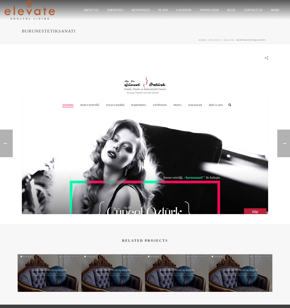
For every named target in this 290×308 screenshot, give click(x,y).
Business (215, 40)
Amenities (115, 10)
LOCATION (183, 10)
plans (163, 10)
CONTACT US (253, 10)
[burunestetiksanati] (145, 141)
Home (202, 40)
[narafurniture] (49, 270)
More (275, 10)
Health (229, 40)
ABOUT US (90, 10)
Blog (231, 10)
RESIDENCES (141, 10)
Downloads (209, 10)
